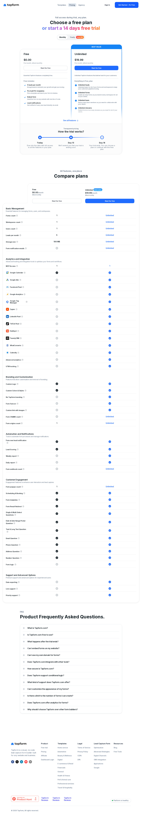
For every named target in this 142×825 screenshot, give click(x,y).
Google (96, 768)
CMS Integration (100, 760)
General (61, 772)
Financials (61, 768)
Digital (60, 760)
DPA (79, 760)
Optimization (99, 748)
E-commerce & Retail (65, 764)
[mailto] (30, 761)
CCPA (80, 756)
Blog (115, 748)
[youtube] (26, 761)
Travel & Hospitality (65, 788)
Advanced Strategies (102, 752)
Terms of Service (84, 748)
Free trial (44, 748)
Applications (98, 764)
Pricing (72, 5)
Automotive (62, 752)
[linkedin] (21, 761)
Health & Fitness (64, 776)
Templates (61, 5)
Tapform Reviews (45, 799)
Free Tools (118, 752)
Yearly (76, 37)
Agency (81, 5)
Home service (63, 748)
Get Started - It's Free (126, 5)
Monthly (62, 37)
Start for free (45, 68)
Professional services (66, 784)
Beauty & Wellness (65, 756)
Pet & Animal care (64, 780)
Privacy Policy (83, 752)
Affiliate (44, 756)
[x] (17, 761)
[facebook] (12, 761)
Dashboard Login (47, 760)
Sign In (107, 5)
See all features (69, 120)
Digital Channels (100, 756)
